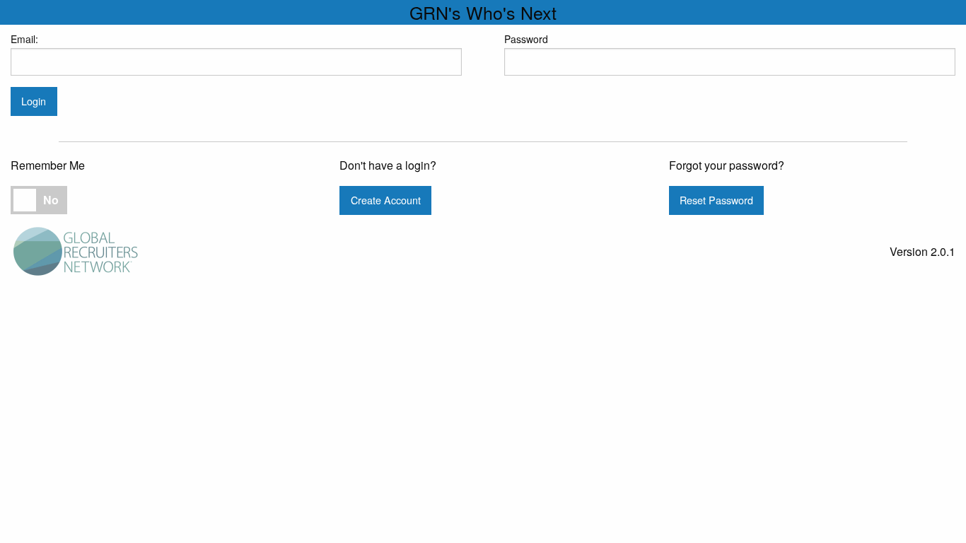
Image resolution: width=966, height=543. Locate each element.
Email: (24, 39)
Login (33, 100)
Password (526, 39)
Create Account (386, 199)
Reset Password (716, 199)
